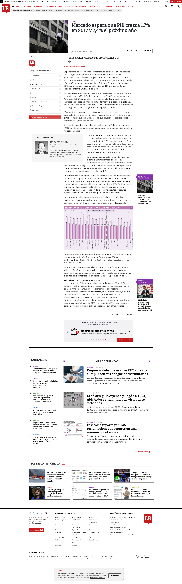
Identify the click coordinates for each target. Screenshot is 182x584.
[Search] (166, 6)
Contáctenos (114, 522)
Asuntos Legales (60, 520)
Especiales (75, 530)
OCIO (46, 6)
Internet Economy (61, 537)
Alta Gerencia (76, 517)
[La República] (6, 9)
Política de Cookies (97, 578)
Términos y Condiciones (118, 527)
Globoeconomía (94, 532)
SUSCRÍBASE (176, 2)
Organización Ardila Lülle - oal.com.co (143, 556)
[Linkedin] (136, 51)
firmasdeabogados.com (88, 556)
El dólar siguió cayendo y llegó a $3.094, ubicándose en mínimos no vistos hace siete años (116, 399)
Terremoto (112, 10)
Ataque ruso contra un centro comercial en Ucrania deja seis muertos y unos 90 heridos (56, 477)
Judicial (49, 487)
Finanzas (58, 532)
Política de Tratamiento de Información (123, 530)
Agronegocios (60, 517)
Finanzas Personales (79, 532)
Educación (36, 435)
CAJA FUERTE (109, 6)
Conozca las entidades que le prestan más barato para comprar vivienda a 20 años (45, 371)
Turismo (35, 407)
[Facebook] (127, 51)
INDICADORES (121, 6)
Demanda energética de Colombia (67, 10)
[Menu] (13, 6)
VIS (119, 10)
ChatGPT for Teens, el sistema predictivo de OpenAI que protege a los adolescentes (140, 493)
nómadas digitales (48, 10)
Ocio (90, 537)
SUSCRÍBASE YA (125, 339)
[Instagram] (43, 514)
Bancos (35, 366)
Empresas (58, 530)
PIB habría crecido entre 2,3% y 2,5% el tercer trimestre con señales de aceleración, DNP (145, 305)
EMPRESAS (38, 6)
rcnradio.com (67, 559)
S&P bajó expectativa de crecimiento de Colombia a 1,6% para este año (144, 199)
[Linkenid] (39, 514)
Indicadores (59, 535)
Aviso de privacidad (116, 525)
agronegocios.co (53, 556)
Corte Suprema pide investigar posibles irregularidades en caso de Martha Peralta (57, 493)
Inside (91, 535)
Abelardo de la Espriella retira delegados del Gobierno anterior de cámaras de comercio (43, 399)
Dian (97, 10)
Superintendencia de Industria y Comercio (124, 535)
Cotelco (103, 10)
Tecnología (135, 487)
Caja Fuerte (76, 520)
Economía (92, 525)
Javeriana (36, 10)
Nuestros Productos (116, 520)
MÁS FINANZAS (142, 452)
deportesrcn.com (116, 559)
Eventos (92, 530)
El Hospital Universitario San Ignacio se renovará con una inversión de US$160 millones (45, 440)
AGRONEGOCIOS (71, 6)
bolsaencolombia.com (106, 556)
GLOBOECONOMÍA (56, 6)
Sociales (58, 545)
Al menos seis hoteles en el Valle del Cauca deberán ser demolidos (44, 412)
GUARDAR (147, 51)
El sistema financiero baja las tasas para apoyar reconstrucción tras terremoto (45, 384)
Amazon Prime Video (87, 10)
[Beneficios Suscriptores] (172, 6)
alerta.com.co (103, 559)
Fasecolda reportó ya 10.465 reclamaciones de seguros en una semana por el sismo (112, 428)
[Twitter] (132, 51)
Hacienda (36, 393)
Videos (74, 545)
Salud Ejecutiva (94, 540)
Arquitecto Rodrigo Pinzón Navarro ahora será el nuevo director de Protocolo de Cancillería (45, 426)
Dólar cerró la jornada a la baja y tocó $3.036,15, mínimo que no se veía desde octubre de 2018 (99, 493)
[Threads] (47, 514)
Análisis (91, 517)
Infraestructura (77, 535)
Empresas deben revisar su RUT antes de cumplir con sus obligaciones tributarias (117, 372)
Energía (91, 470)
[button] (67, 332)
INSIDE (130, 6)
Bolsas (91, 487)
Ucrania (49, 470)
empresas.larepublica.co (69, 556)
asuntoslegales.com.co (37, 556)
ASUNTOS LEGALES (95, 6)
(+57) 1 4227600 (35, 523)
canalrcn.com (56, 559)
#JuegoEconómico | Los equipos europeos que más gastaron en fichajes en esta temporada (142, 476)
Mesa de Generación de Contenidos (122, 517)
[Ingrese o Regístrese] (178, 6)
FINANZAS (18, 6)
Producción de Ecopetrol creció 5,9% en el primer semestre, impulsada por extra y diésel (99, 476)
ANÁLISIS (82, 6)
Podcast (58, 540)
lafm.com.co (91, 559)
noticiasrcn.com (79, 559)
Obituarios (75, 537)
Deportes (134, 470)
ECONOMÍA (28, 6)
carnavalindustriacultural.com (39, 559)
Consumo (58, 525)
